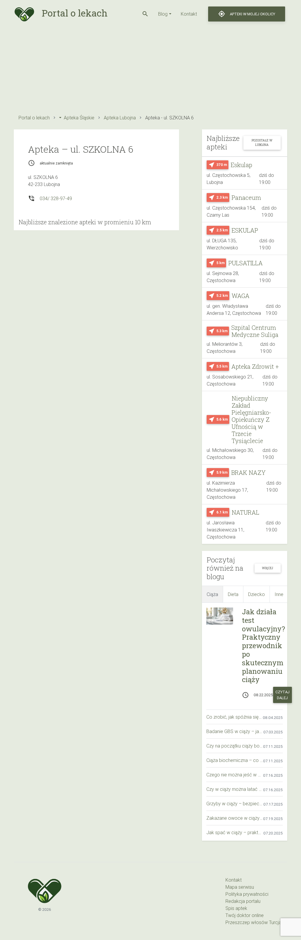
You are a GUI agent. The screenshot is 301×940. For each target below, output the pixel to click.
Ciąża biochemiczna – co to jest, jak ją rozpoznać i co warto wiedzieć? (234, 760)
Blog (163, 14)
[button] (145, 13)
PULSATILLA (245, 263)
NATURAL (245, 512)
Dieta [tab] (233, 594)
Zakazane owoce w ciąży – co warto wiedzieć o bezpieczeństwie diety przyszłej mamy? (234, 818)
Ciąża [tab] (212, 594)
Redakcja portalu (242, 901)
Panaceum (246, 197)
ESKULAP (245, 230)
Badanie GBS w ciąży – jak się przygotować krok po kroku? (234, 731)
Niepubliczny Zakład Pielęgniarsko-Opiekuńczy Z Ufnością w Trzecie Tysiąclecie (251, 419)
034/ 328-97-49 (56, 198)
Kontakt (189, 14)
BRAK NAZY (248, 472)
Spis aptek (236, 908)
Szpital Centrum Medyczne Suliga (254, 331)
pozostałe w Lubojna (262, 142)
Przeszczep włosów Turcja (253, 922)
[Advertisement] (150, 69)
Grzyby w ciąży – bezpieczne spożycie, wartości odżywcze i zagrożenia (234, 803)
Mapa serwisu (239, 887)
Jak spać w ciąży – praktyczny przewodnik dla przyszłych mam (234, 832)
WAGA (241, 295)
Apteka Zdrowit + (255, 366)
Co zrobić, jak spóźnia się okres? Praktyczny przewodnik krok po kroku (234, 717)
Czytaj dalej (282, 694)
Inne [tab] (279, 594)
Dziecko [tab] (256, 594)
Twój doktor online (244, 915)
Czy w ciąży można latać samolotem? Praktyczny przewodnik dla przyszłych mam (234, 789)
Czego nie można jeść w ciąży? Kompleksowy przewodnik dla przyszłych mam (234, 775)
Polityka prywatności (246, 894)
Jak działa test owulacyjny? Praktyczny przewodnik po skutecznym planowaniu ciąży (263, 645)
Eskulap (241, 165)
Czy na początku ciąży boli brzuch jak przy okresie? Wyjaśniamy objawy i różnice (234, 746)
